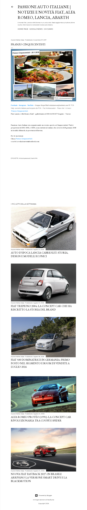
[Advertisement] (43, 181)
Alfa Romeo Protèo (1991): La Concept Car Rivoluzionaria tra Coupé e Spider (41, 418)
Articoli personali (24, 158)
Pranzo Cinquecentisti (19, 111)
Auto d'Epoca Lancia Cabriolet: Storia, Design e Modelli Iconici (39, 254)
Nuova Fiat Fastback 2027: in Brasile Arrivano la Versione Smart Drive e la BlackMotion (39, 477)
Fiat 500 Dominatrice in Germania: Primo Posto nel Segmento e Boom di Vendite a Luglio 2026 (40, 363)
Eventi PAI (34, 158)
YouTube (30, 105)
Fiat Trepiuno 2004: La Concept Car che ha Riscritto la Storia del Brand (41, 307)
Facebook (14, 105)
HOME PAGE (23, 29)
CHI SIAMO (48, 29)
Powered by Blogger (45, 495)
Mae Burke (50, 500)
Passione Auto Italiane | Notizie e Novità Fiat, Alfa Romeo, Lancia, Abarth (46, 12)
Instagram (22, 105)
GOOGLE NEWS (36, 29)
